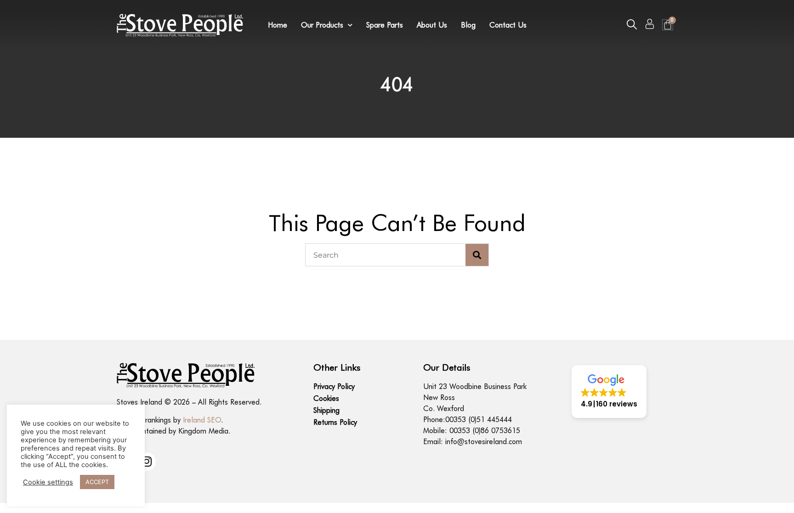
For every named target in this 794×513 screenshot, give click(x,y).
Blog (468, 25)
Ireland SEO (202, 420)
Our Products (322, 25)
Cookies (326, 398)
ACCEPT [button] (97, 481)
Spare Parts (384, 25)
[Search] (476, 255)
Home (277, 25)
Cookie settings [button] (48, 482)
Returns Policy (335, 422)
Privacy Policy (334, 386)
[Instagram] (146, 461)
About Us (432, 25)
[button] (631, 24)
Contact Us (508, 25)
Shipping (326, 410)
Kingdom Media (203, 431)
